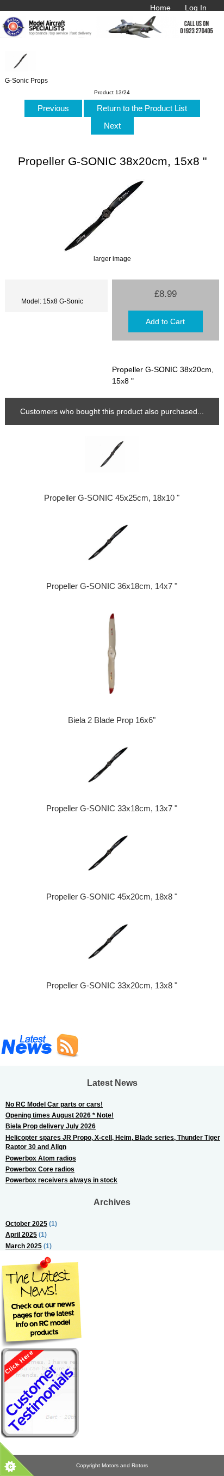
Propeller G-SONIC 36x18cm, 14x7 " (111, 586)
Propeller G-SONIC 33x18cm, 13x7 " (111, 808)
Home (160, 7)
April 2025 (21, 1234)
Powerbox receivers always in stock (61, 1179)
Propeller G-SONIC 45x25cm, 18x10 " (111, 498)
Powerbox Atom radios (40, 1158)
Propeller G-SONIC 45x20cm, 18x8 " (111, 896)
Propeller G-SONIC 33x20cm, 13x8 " (111, 985)
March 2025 (23, 1245)
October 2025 (26, 1223)
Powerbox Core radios (39, 1169)
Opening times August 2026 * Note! (59, 1115)
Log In (196, 7)
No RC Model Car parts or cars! (54, 1104)
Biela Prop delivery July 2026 (50, 1125)
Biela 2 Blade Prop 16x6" (111, 720)
